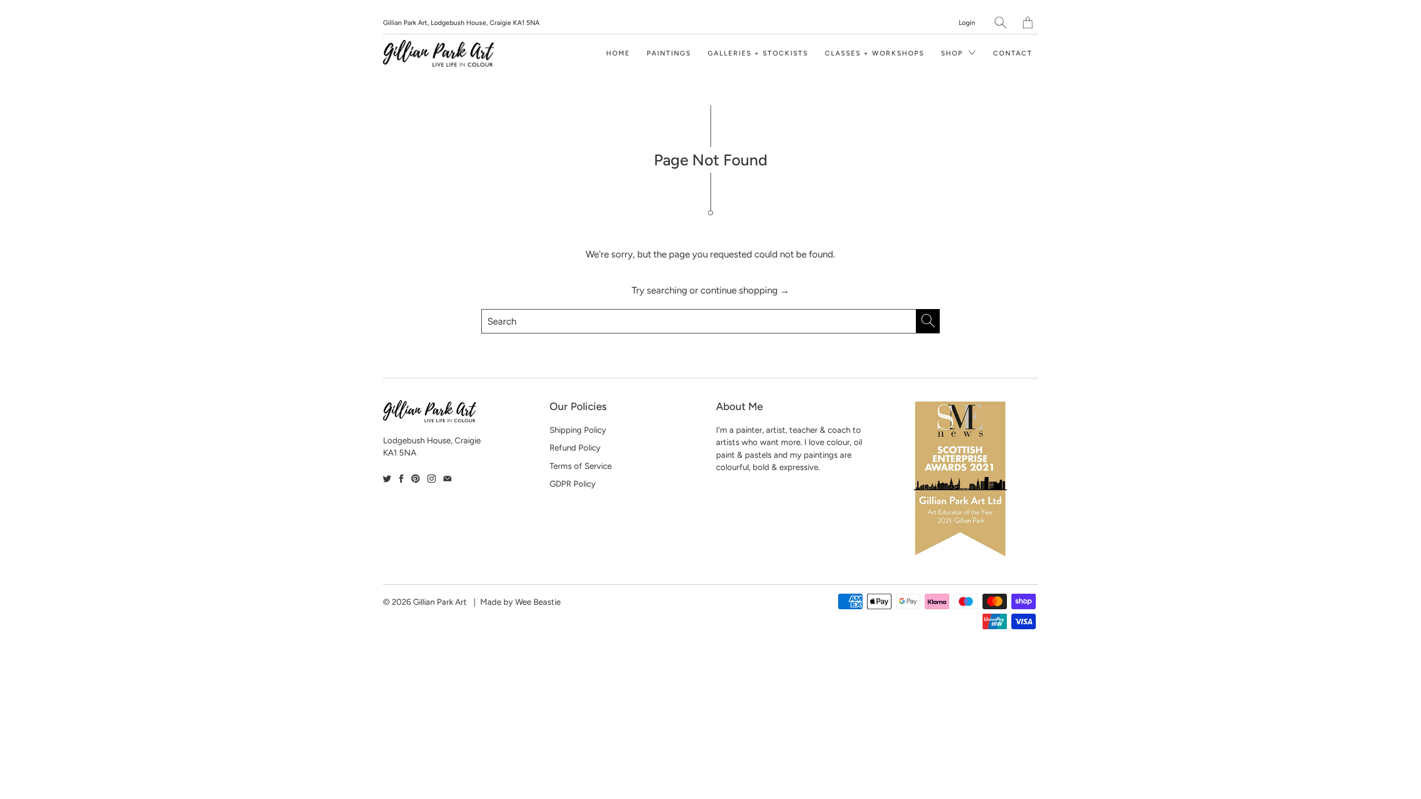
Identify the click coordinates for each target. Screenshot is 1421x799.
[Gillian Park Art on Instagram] (431, 478)
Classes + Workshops (874, 53)
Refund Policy (575, 448)
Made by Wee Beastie (520, 602)
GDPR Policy (573, 484)
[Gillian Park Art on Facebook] (401, 478)
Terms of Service (581, 466)
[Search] (1000, 22)
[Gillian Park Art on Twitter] (387, 478)
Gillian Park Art (440, 602)
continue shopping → (745, 290)
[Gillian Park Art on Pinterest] (415, 478)
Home (618, 53)
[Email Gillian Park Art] (447, 478)
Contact (1012, 53)
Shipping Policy (578, 430)
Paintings (669, 53)
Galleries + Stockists (758, 53)
